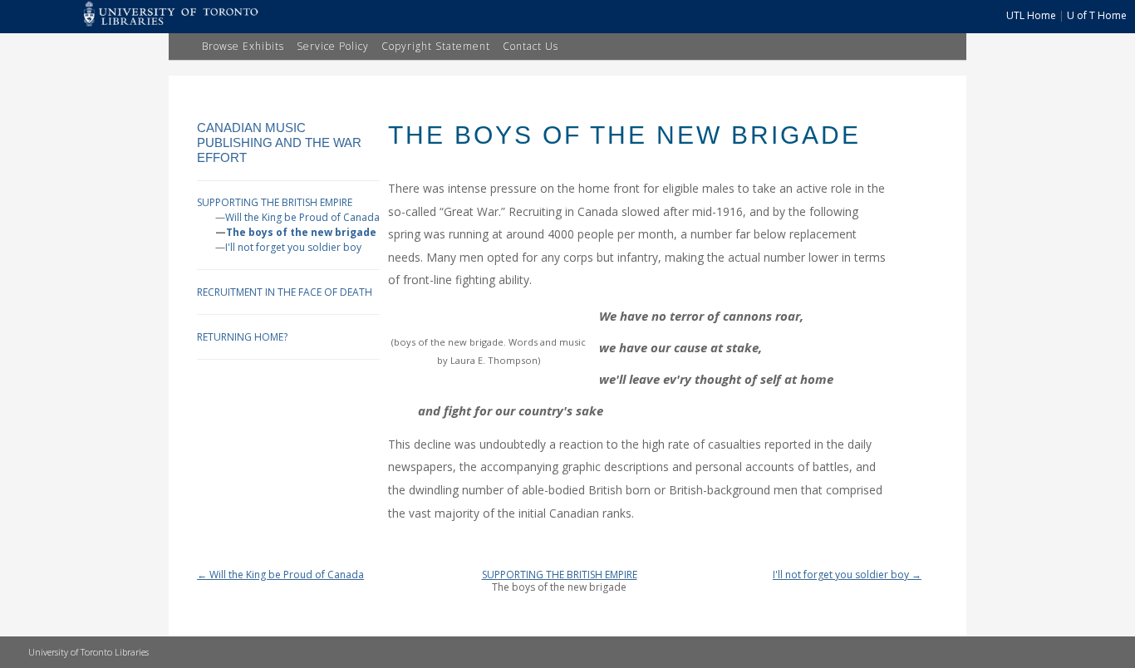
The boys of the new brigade (301, 232)
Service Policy (333, 46)
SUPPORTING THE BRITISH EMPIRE (274, 202)
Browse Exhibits (243, 46)
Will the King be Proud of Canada (302, 217)
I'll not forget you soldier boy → (847, 574)
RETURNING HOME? (242, 337)
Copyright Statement (435, 46)
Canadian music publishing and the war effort (279, 142)
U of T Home (1097, 15)
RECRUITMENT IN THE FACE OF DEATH (284, 292)
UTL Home (1031, 15)
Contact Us (530, 46)
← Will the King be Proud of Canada (280, 574)
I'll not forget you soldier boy (293, 247)
